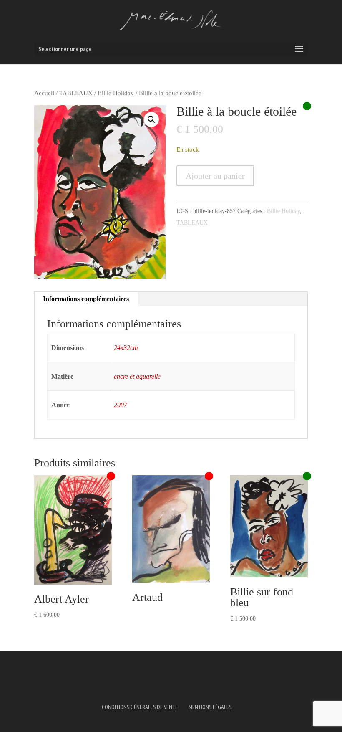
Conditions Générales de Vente (140, 707)
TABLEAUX (76, 93)
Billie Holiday (116, 93)
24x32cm (126, 347)
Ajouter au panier (215, 175)
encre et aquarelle (137, 376)
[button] (151, 119)
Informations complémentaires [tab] (86, 298)
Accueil (44, 93)
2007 (120, 404)
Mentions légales (210, 707)
